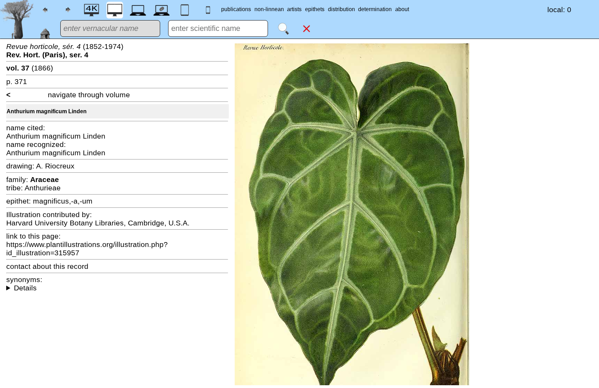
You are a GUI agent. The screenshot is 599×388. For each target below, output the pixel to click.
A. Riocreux (55, 166)
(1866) (29, 68)
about (402, 9)
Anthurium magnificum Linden (47, 111)
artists (294, 9)
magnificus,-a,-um (63, 201)
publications (236, 9)
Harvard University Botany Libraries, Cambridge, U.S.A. (98, 223)
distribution (341, 9)
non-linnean (269, 9)
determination (375, 9)
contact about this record (47, 266)
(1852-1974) (64, 50)
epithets (314, 9)
